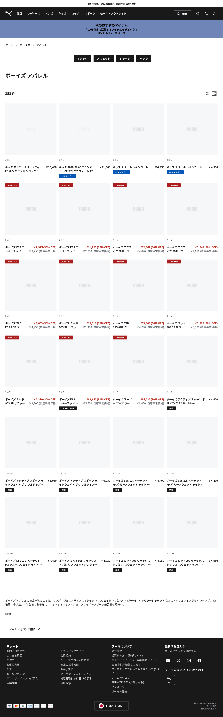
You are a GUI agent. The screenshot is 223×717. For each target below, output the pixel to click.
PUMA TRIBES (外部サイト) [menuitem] (128, 682)
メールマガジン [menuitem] (16, 674)
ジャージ (125, 58)
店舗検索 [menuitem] (12, 683)
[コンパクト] (207, 93)
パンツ (144, 58)
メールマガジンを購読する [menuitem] (180, 651)
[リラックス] (214, 93)
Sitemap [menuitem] (65, 683)
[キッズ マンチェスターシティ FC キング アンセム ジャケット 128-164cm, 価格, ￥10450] (30, 138)
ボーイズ (25, 45)
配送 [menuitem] (9, 669)
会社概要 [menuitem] (117, 651)
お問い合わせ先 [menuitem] (16, 651)
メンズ (101, 33)
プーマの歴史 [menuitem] (119, 691)
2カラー (116, 160)
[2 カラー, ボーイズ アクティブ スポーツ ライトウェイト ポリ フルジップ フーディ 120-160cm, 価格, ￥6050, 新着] (30, 454)
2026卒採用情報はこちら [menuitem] (126, 664)
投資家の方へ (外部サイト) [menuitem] (127, 655)
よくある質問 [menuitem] (14, 655)
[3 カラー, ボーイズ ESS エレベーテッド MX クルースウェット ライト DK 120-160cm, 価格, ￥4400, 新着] (138, 454)
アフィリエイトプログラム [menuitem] (22, 678)
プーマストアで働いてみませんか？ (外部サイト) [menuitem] (137, 671)
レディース (111, 33)
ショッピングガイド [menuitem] (72, 651)
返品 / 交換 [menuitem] (66, 669)
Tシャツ (83, 58)
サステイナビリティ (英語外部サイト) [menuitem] (134, 660)
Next (8, 614)
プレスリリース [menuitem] (121, 687)
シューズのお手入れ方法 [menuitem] (74, 660)
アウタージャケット (153, 600)
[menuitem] (19, 14)
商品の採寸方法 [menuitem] (69, 664)
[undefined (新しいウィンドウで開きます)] (170, 680)
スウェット (103, 58)
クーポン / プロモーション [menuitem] (75, 674)
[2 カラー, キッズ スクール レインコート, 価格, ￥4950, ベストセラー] (138, 138)
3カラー (63, 316)
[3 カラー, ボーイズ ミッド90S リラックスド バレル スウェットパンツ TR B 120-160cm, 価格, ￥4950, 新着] (84, 534)
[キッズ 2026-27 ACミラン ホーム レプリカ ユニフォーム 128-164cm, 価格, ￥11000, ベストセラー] (84, 140)
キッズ (121, 33)
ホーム (10, 45)
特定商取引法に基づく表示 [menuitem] (76, 678)
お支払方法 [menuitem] (13, 664)
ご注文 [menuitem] (10, 660)
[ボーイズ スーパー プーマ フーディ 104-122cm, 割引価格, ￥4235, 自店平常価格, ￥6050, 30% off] (138, 371)
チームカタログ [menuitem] (121, 678)
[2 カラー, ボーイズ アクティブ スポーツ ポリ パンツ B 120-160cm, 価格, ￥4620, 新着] (192, 373)
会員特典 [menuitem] (65, 655)
